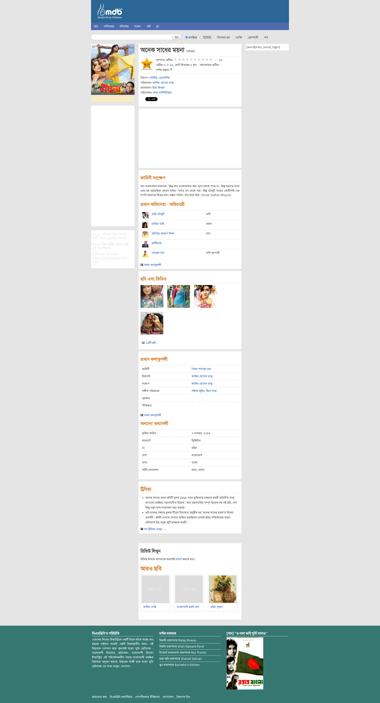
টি (171, 70)
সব (266, 38)
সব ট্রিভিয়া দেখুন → (155, 529)
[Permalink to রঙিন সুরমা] (223, 589)
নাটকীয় (153, 78)
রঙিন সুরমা (217, 607)
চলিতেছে (124, 26)
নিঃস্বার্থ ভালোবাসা (169, 652)
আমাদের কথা (99, 697)
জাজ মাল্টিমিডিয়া (162, 92)
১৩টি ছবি (151, 343)
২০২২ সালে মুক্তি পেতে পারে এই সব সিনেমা (110, 246)
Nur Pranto (198, 652)
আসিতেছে (109, 26)
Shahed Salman (191, 658)
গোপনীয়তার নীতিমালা (147, 697)
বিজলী (162, 640)
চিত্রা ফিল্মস (158, 87)
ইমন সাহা (211, 391)
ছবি (149, 26)
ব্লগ (157, 26)
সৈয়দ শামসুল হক (201, 369)
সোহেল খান (158, 253)
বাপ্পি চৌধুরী (158, 214)
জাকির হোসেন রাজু (163, 82)
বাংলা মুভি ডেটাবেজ (126, 12)
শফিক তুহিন (198, 391)
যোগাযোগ (168, 697)
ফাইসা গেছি (149, 607)
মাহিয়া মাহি (158, 223)
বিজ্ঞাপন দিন (183, 697)
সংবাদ (137, 26)
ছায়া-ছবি (164, 658)
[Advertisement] (113, 166)
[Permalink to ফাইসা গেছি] (155, 589)
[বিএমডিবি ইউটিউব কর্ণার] (245, 663)
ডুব (161, 665)
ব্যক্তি (239, 38)
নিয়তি (162, 646)
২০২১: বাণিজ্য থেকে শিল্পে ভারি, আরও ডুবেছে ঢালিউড (109, 236)
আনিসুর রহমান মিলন (163, 233)
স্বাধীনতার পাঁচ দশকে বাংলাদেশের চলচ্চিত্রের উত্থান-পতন (111, 258)
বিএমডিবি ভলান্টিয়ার (121, 697)
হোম (96, 26)
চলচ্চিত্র (192, 38)
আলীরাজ (157, 243)
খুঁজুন (177, 37)
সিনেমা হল (223, 38)
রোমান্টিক (164, 78)
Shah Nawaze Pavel (191, 646)
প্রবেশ (179, 559)
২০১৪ (190, 51)
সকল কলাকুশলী (152, 265)
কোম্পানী (253, 38)
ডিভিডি (207, 38)
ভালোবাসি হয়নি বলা (188, 607)
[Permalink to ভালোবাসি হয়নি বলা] (189, 589)
